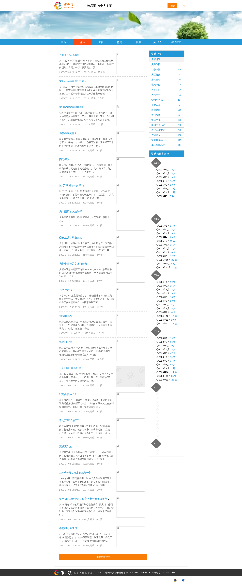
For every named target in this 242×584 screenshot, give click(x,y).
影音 (100, 42)
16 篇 (173, 244)
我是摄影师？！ (68, 394)
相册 (138, 42)
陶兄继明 (64, 159)
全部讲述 (155, 59)
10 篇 (174, 320)
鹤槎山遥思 (65, 316)
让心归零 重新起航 (70, 368)
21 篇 (173, 248)
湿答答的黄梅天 (68, 133)
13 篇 (173, 185)
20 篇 (174, 267)
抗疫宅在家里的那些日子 (73, 107)
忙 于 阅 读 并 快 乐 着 (72, 185)
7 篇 (172, 196)
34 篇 (173, 361)
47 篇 (173, 353)
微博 (119, 42)
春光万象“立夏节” (69, 420)
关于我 (157, 42)
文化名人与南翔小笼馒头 (73, 81)
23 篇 (174, 379)
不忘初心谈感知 (68, 528)
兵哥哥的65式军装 (69, 54)
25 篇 (174, 376)
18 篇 (173, 229)
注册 (183, 6)
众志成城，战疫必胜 (70, 237)
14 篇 (173, 181)
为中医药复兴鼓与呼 (70, 211)
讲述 (82, 42)
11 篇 (172, 192)
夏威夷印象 (65, 446)
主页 (63, 42)
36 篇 (173, 304)
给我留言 (176, 42)
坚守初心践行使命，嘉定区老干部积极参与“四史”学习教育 (91, 498)
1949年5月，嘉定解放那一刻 (75, 472)
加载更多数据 (103, 557)
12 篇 (173, 169)
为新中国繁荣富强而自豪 (73, 263)
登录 (172, 6)
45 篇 (173, 364)
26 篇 (173, 237)
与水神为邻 (65, 289)
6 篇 (173, 263)
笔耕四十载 (65, 342)
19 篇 (173, 233)
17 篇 (173, 226)
